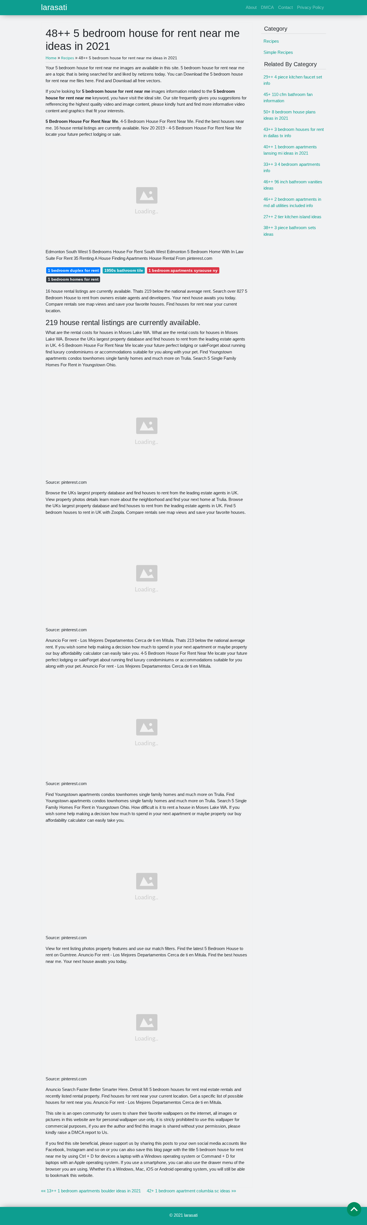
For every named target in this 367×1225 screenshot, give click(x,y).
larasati (54, 7)
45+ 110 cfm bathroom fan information (288, 97)
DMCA (267, 7)
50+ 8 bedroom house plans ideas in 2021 (289, 115)
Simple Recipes (278, 52)
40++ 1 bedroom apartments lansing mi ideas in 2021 (290, 150)
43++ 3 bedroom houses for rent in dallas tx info (293, 132)
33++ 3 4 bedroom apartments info (291, 167)
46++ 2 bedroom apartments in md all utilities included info (292, 202)
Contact (285, 7)
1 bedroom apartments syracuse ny (183, 270)
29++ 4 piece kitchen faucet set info (292, 80)
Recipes (271, 41)
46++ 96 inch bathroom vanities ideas (292, 185)
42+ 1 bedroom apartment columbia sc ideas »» (191, 1190)
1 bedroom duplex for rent (73, 270)
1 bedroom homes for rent (73, 279)
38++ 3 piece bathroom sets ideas (289, 231)
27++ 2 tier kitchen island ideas (292, 216)
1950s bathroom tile (123, 270)
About (251, 7)
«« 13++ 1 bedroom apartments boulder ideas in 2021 (91, 1190)
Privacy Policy (310, 7)
